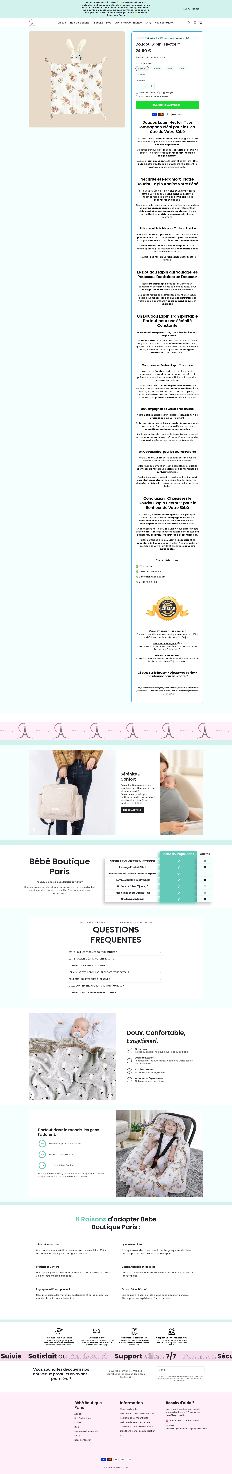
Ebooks (78, 1422)
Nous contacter (82, 1439)
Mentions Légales (129, 1409)
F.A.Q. (77, 1435)
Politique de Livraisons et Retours (137, 1413)
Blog (76, 1426)
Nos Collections (82, 1418)
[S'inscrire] (201, 1369)
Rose (170, 68)
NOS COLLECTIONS (132, 810)
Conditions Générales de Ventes (137, 1426)
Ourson (157, 68)
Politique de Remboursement (135, 1422)
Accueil (78, 1413)
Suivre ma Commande (86, 1431)
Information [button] (131, 1403)
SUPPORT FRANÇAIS (164, 643)
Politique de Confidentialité (134, 1417)
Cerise (141, 74)
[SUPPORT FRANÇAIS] (176, 643)
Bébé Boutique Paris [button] (88, 1405)
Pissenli (142, 68)
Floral (182, 68)
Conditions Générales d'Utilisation (137, 1430)
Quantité (140, 80)
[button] (81, 22)
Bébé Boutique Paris (119, 1467)
